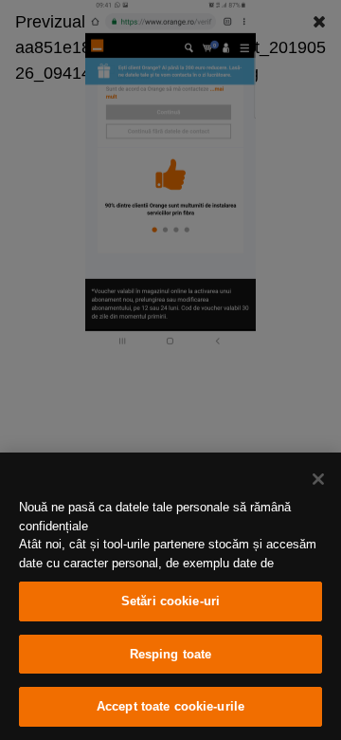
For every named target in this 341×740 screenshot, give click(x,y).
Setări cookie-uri (170, 601)
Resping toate (171, 654)
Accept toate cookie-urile (170, 706)
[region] (170, 596)
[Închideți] (318, 479)
